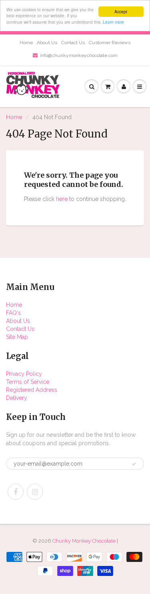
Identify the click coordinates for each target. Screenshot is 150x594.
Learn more (113, 22)
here (62, 199)
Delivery (16, 398)
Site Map (17, 337)
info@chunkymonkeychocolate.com (79, 55)
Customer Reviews (109, 42)
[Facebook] (16, 492)
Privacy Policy (24, 374)
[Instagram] (35, 492)
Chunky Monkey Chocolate (84, 541)
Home (26, 42)
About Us (47, 42)
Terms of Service (27, 382)
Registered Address (31, 390)
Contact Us (73, 42)
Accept (120, 11)
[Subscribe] (134, 464)
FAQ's (13, 313)
